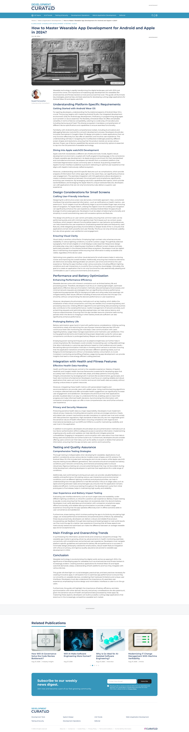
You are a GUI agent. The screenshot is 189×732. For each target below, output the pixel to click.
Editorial (122, 15)
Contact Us (71, 729)
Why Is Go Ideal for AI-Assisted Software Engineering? (107, 656)
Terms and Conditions (105, 729)
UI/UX (75, 23)
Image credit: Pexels (117, 83)
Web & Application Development (104, 15)
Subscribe (144, 681)
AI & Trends (48, 15)
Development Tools (38, 717)
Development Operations (80, 15)
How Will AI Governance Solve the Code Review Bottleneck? (44, 656)
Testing (68, 23)
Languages (36, 23)
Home (34, 20)
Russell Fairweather (39, 101)
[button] (90, 665)
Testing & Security (61, 15)
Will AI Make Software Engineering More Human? (77, 655)
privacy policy (132, 689)
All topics (37, 15)
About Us (62, 729)
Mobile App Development (53, 23)
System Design (68, 717)
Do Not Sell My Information (123, 729)
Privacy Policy (92, 729)
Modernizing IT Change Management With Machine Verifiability (142, 656)
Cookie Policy (81, 729)
